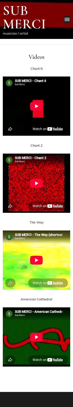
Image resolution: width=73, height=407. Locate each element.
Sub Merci (24, 17)
